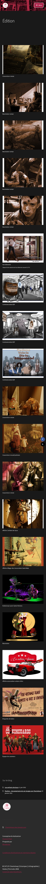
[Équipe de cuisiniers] (23, 754)
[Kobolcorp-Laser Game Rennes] (23, 603)
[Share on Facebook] (43, 439)
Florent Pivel (7, 839)
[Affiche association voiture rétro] (23, 679)
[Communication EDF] (23, 302)
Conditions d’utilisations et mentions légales (19, 853)
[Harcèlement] (23, 262)
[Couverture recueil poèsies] (23, 453)
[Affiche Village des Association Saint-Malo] (23, 566)
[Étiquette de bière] (23, 716)
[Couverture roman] (23, 74)
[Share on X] (43, 444)
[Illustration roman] (23, 111)
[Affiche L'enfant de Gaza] (23, 528)
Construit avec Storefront (11, 872)
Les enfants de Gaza (11, 787)
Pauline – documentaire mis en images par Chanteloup (23, 791)
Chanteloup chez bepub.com (15, 827)
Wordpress (6, 844)
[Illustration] (23, 641)
